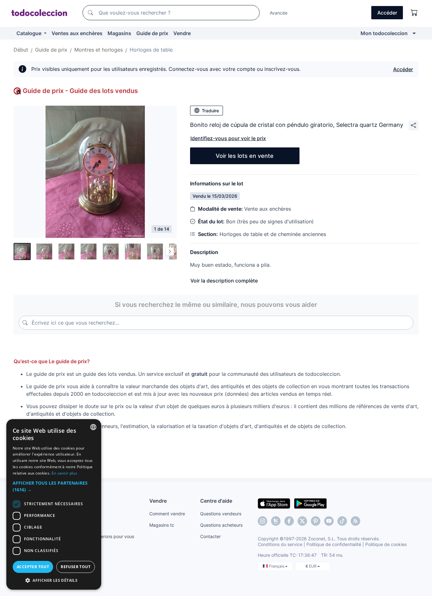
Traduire (210, 110)
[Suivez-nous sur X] (302, 521)
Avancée (278, 13)
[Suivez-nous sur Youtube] (329, 521)
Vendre (182, 33)
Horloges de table (151, 50)
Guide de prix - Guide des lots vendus (80, 91)
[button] (54, 486)
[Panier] (414, 13)
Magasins (119, 33)
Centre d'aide (216, 501)
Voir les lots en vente (245, 155)
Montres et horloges (98, 50)
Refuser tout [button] (75, 566)
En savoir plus (64, 473)
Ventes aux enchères (77, 33)
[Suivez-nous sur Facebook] (289, 521)
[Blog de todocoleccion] (355, 521)
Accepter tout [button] (33, 566)
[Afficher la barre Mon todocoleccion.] (414, 33)
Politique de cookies (386, 544)
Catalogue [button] (29, 33)
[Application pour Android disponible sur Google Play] (310, 503)
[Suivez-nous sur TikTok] (342, 521)
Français (277, 566)
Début (21, 50)
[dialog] (53, 504)
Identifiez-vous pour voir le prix (228, 138)
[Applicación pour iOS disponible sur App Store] (274, 503)
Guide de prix (152, 33)
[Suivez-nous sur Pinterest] (315, 521)
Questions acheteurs (221, 525)
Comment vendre (167, 513)
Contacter (210, 536)
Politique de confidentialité (333, 544)
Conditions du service (280, 544)
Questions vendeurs (220, 513)
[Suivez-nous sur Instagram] (262, 521)
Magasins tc (161, 525)
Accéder (403, 69)
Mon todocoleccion (384, 33)
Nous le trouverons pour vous (103, 536)
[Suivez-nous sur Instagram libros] (276, 521)
